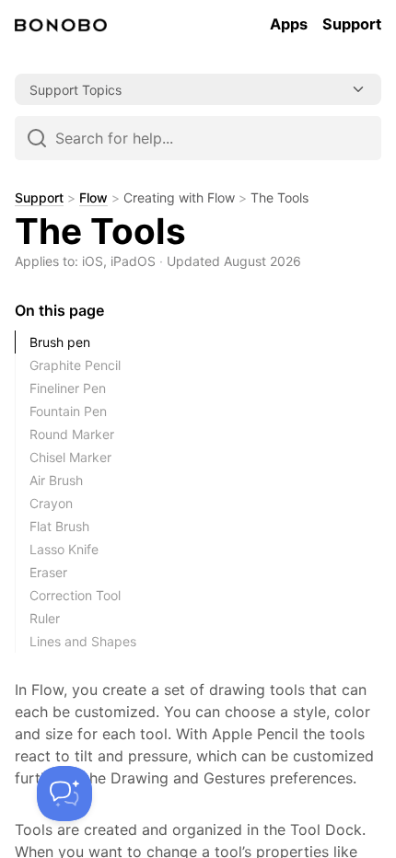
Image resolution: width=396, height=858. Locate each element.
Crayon (51, 503)
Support (39, 198)
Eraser (48, 572)
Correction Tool (75, 595)
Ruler (44, 618)
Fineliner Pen (67, 388)
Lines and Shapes (82, 641)
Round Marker (71, 434)
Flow (93, 198)
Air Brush (56, 480)
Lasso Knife (64, 549)
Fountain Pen (68, 411)
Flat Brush (59, 526)
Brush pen (59, 342)
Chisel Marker (70, 457)
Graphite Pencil (75, 365)
